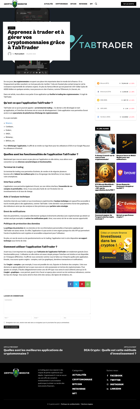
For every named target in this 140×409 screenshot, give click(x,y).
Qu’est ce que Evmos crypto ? (125, 216)
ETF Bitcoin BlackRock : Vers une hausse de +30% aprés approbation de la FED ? (105, 187)
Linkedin (115, 388)
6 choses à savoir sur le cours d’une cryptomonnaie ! (104, 157)
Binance (9, 123)
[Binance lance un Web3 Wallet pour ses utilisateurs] (126, 144)
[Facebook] (70, 284)
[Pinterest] (82, 284)
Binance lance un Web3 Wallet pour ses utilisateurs (126, 157)
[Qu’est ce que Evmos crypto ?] (126, 203)
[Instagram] (107, 384)
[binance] (115, 246)
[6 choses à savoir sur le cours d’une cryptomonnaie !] (105, 144)
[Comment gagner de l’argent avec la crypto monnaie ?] (105, 203)
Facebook (116, 375)
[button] (96, 3)
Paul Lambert (19, 54)
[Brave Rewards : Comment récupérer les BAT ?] (126, 173)
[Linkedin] (107, 389)
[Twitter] (76, 284)
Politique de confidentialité (70, 404)
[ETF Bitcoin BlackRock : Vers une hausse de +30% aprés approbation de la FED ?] (105, 173)
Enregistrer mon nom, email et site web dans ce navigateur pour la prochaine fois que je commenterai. (37, 322)
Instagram (117, 384)
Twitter (115, 380)
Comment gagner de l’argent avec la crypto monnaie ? (104, 217)
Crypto (11, 28)
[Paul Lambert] (10, 54)
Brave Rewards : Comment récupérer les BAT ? (125, 186)
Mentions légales (87, 404)
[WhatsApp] (88, 284)
